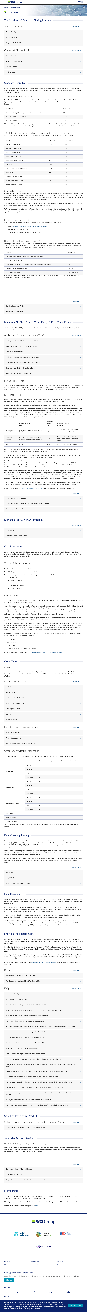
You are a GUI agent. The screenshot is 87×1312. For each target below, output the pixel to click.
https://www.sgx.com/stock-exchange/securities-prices (29, 226)
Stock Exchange (15, 7)
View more (7, 1296)
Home (6, 7)
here (36, 1206)
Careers (59, 1265)
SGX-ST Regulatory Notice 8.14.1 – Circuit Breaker (45, 652)
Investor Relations (36, 1261)
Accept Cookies (75, 1306)
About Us (7, 1261)
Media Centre (61, 1261)
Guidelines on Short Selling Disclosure (43, 962)
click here (37, 1309)
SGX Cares (7, 1265)
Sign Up (9, 1280)
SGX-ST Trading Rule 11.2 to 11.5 (32, 488)
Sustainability (34, 1265)
